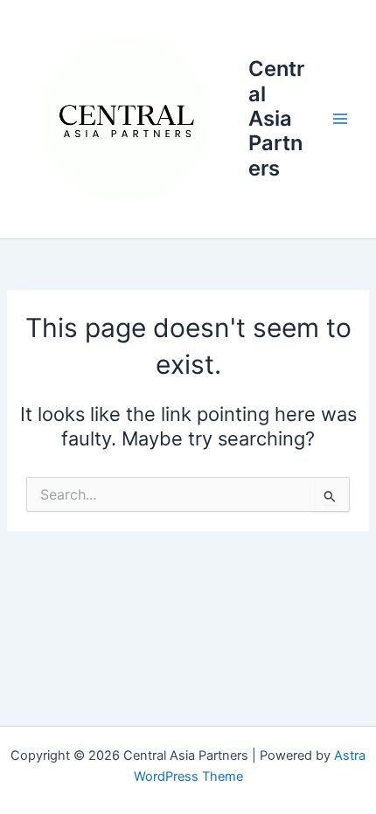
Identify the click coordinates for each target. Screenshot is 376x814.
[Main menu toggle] (340, 118)
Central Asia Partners (276, 118)
